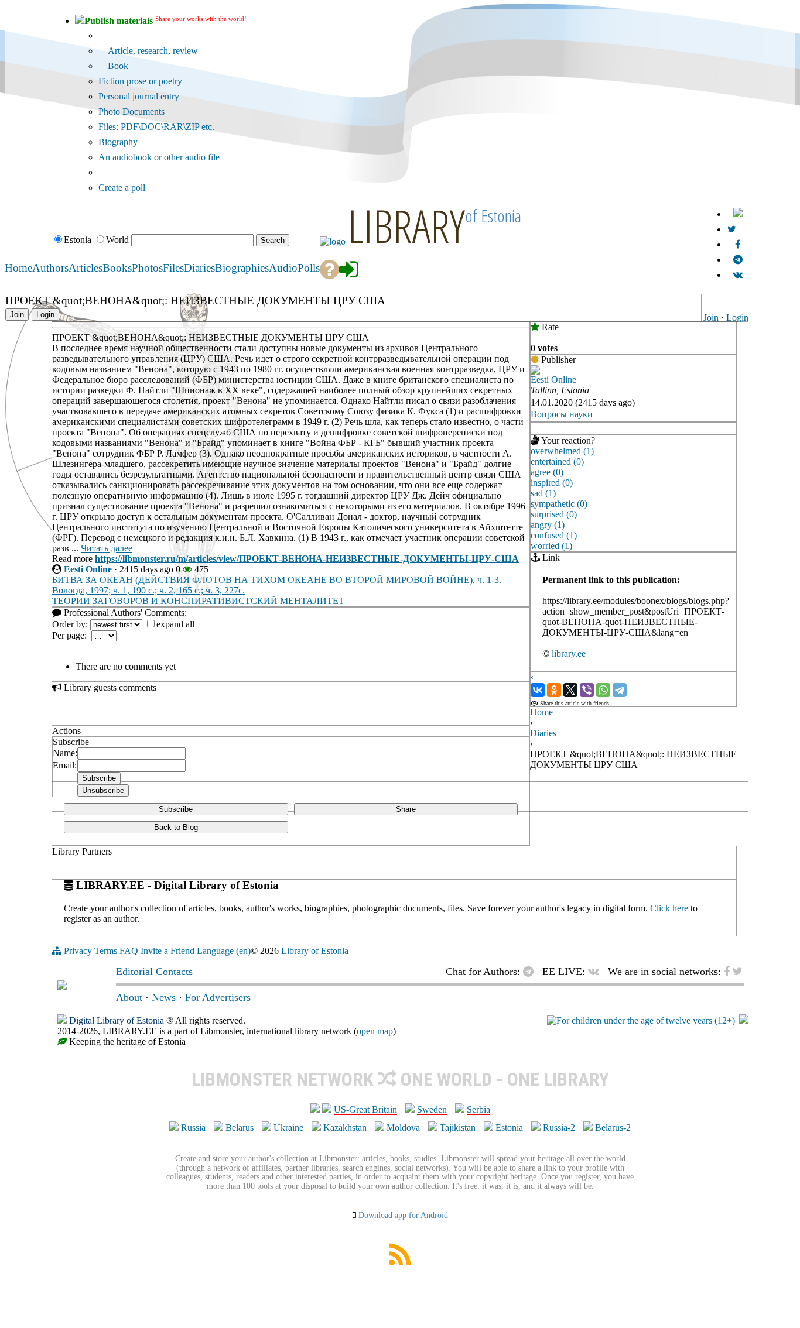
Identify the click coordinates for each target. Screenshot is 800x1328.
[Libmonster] (62, 986)
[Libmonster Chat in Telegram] (531, 971)
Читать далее (106, 548)
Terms (105, 951)
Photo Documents (131, 111)
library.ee (569, 653)
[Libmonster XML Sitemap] (400, 1262)
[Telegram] (620, 690)
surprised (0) (554, 514)
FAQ (128, 951)
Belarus (239, 1128)
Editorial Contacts (154, 971)
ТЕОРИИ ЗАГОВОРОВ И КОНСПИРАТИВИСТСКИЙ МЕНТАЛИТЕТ (198, 601)
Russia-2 (559, 1128)
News (164, 997)
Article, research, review (151, 51)
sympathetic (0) (559, 504)
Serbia (478, 1109)
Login (737, 317)
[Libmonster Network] (641, 1020)
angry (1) (548, 525)
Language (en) (224, 951)
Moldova (403, 1128)
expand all (175, 624)
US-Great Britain (365, 1109)
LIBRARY (406, 225)
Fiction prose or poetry (140, 81)
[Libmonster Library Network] (743, 1020)
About (129, 997)
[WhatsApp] (603, 690)
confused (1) (554, 535)
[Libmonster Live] (738, 275)
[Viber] (587, 690)
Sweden (432, 1109)
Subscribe (176, 809)
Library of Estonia (314, 951)
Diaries (543, 733)
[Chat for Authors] (738, 260)
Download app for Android (403, 1215)
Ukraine (288, 1128)
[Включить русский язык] (738, 214)
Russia (193, 1128)
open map (375, 1031)
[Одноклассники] (554, 690)
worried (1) (551, 546)
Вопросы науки (562, 414)
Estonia (509, 1128)
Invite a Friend (167, 951)
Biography (118, 142)
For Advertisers (218, 997)
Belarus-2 (613, 1128)
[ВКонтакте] (538, 690)
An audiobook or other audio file (159, 157)
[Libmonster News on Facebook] (737, 244)
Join (711, 317)
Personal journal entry (138, 96)
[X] (570, 690)
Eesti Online (88, 569)
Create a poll (121, 188)
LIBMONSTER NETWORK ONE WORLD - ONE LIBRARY (400, 1079)
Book (116, 66)
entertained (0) (557, 461)
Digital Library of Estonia (116, 1020)
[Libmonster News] (731, 229)
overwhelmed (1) (562, 451)
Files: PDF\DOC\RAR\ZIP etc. (156, 127)
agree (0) (547, 472)
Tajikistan (458, 1128)
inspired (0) (552, 483)
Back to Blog (176, 827)
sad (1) (543, 493)
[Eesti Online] (535, 371)
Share (406, 809)
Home (541, 712)
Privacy (78, 951)
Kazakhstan (345, 1128)
